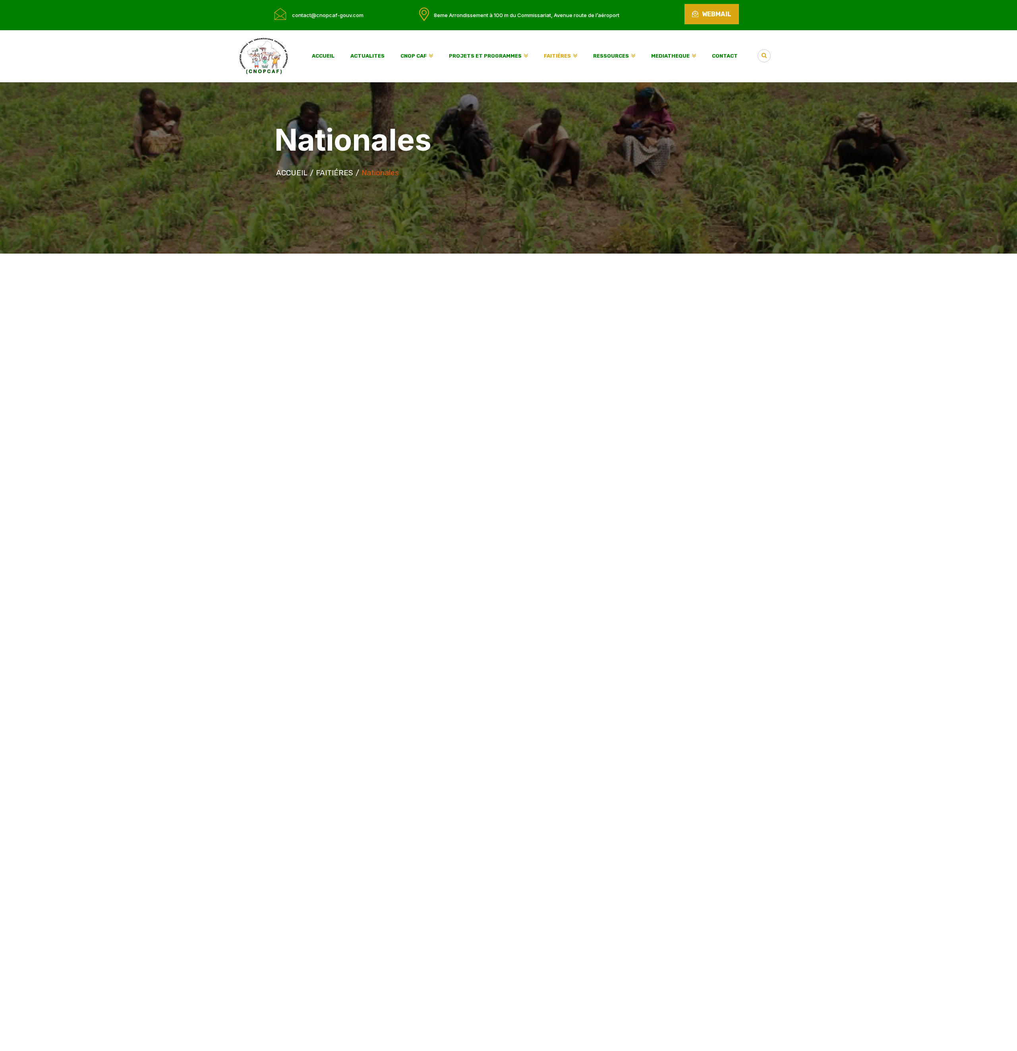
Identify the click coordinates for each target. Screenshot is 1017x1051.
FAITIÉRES (334, 172)
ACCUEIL (291, 172)
